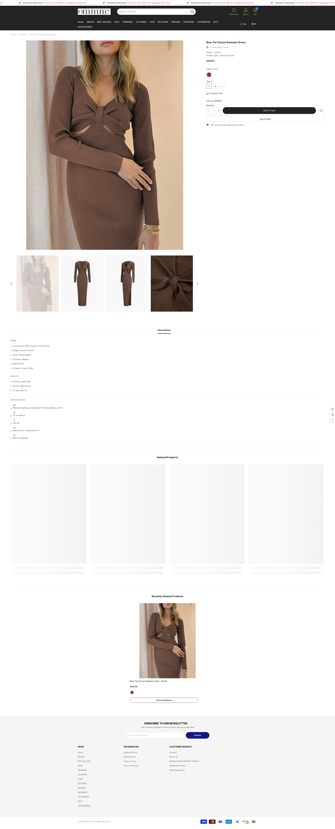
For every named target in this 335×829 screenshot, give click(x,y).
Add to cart (269, 110)
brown (132, 692)
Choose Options (164, 700)
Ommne (217, 52)
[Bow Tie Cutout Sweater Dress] (167, 640)
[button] (11, 283)
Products (23, 34)
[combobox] (153, 12)
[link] (242, 24)
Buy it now (265, 119)
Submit (197, 735)
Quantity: (210, 105)
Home (13, 34)
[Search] (156, 12)
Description (164, 330)
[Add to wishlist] (321, 110)
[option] (105, 145)
